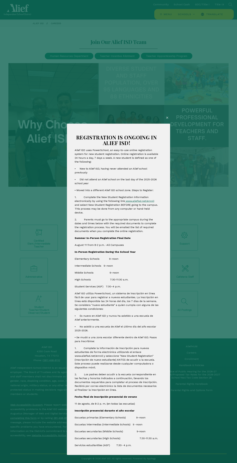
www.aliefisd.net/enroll (139, 201)
